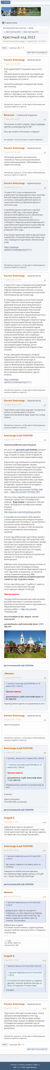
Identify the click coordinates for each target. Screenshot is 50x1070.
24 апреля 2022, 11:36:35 (12, 720)
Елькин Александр (14, 59)
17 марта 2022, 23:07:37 (12, 119)
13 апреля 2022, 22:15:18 (12, 187)
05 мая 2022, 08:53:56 (13, 896)
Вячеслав (9, 115)
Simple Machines (31, 1067)
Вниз (4, 48)
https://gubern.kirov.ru (26, 874)
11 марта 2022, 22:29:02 (12, 64)
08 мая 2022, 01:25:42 (11, 1008)
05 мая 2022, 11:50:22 (11, 960)
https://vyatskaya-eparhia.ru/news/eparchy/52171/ (18, 248)
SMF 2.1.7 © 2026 (19, 1067)
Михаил (8, 892)
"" (18, 502)
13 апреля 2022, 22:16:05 (12, 280)
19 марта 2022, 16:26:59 (12, 152)
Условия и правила (25, 1065)
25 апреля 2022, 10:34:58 (12, 752)
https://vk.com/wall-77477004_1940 (28, 489)
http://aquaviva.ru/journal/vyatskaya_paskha (22, 512)
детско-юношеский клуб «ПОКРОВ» (19, 665)
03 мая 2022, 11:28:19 (11, 822)
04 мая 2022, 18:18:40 (11, 850)
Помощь (13, 1065)
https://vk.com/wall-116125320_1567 (25, 492)
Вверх (4, 1045)
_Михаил (9, 673)
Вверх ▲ (37, 1065)
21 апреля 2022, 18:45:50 (12, 678)
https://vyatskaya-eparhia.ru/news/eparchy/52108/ (24, 125)
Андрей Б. (9, 817)
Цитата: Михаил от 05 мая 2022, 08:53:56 (24, 966)
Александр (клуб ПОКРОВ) (18, 435)
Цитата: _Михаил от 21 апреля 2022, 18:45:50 (26, 758)
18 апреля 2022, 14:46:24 (12, 440)
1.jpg (9, 941)
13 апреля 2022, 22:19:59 (12, 405)
